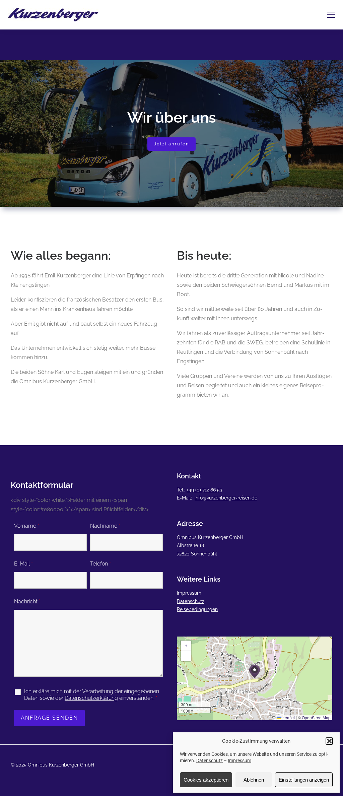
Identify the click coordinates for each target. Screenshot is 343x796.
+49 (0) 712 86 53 (204, 489)
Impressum (239, 760)
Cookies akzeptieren (206, 780)
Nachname (105, 526)
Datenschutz (209, 760)
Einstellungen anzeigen (304, 780)
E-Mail (23, 563)
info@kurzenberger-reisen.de (226, 498)
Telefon (100, 563)
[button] (329, 741)
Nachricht (27, 601)
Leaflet (288, 717)
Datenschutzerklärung (91, 698)
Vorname (26, 526)
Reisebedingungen (197, 609)
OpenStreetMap (316, 717)
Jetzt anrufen (171, 143)
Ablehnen (254, 780)
